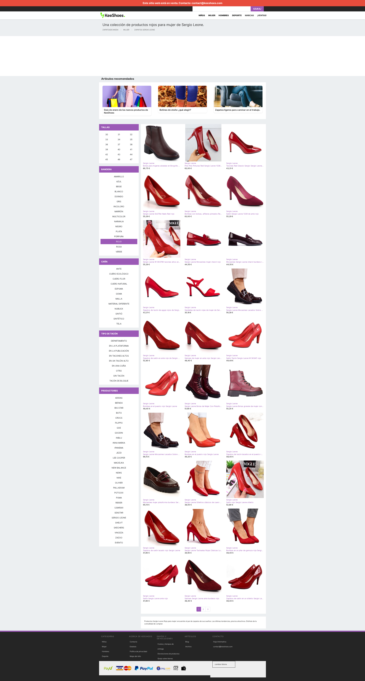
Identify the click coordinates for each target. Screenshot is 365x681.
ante (118, 269)
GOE (119, 428)
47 (131, 159)
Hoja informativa (219, 642)
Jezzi (119, 453)
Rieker (118, 502)
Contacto (133, 642)
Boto (119, 413)
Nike (119, 477)
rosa (119, 246)
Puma (119, 497)
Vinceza (119, 532)
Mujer (104, 646)
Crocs (118, 418)
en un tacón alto (119, 361)
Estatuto (133, 646)
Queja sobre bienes (165, 658)
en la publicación (119, 351)
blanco (119, 191)
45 (106, 159)
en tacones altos (119, 356)
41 (131, 149)
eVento (119, 542)
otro (119, 371)
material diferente (119, 303)
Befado (119, 403)
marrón (118, 211)
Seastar (118, 512)
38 (131, 144)
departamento (119, 341)
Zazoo (118, 537)
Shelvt (119, 522)
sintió (118, 313)
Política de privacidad (138, 651)
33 (106, 139)
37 (119, 144)
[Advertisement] (85, 56)
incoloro (118, 206)
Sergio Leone (119, 517)
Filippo (119, 423)
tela (118, 323)
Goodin (119, 433)
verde (119, 251)
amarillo (119, 176)
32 (131, 134)
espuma (119, 289)
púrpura (118, 236)
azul (118, 181)
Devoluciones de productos (168, 654)
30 (106, 134)
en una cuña (119, 366)
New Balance (119, 468)
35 (131, 139)
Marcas (249, 15)
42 (106, 154)
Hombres (105, 651)
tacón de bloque (119, 381)
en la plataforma (119, 346)
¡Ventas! (262, 15)
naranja (119, 221)
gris (119, 201)
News (119, 472)
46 (119, 159)
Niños (104, 642)
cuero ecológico (118, 274)
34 (119, 139)
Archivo (188, 646)
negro (118, 226)
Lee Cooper (119, 458)
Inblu (119, 438)
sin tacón (118, 376)
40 (119, 149)
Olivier (119, 482)
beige (119, 186)
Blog (187, 642)
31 (119, 134)
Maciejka (119, 463)
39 (106, 149)
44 (131, 154)
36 (106, 144)
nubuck (119, 308)
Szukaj (257, 9)
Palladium (118, 487)
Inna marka (119, 443)
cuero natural (119, 284)
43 (119, 154)
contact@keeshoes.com (207, 3)
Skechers (119, 527)
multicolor (118, 216)
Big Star (118, 408)
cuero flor (119, 279)
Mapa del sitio (135, 656)
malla (118, 299)
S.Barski (118, 507)
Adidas (118, 398)
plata (119, 231)
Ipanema (118, 448)
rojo (119, 241)
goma (119, 294)
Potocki (118, 492)
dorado (119, 196)
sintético (118, 318)
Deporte (105, 656)
